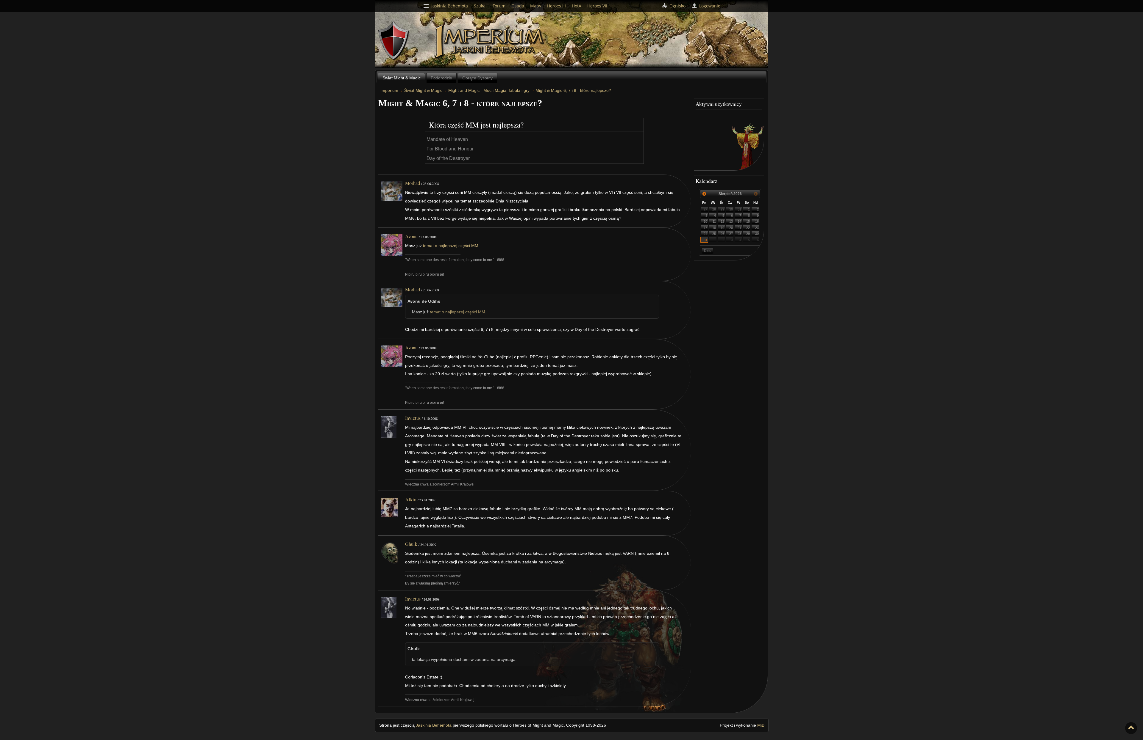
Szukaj (480, 6)
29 (722, 209)
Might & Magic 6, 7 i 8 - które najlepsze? (573, 90)
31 (739, 209)
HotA (576, 6)
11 (714, 221)
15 (748, 221)
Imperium (490, 41)
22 (748, 228)
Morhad (412, 183)
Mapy (535, 6)
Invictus (413, 418)
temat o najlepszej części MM (450, 245)
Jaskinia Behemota (434, 725)
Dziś (707, 251)
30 (731, 209)
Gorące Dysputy (477, 78)
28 (714, 209)
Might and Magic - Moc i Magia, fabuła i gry (489, 90)
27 (705, 209)
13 (731, 221)
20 (731, 228)
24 (705, 233)
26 (722, 233)
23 (757, 228)
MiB (760, 725)
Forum (499, 6)
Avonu (411, 236)
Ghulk (411, 544)
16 (757, 221)
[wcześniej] (704, 194)
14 (739, 221)
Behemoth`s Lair (394, 41)
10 (705, 221)
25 (714, 233)
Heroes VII (597, 6)
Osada (517, 6)
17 (705, 228)
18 (714, 228)
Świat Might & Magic (401, 78)
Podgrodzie (441, 78)
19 (722, 228)
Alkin (410, 499)
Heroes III (556, 6)
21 (739, 228)
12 (722, 221)
